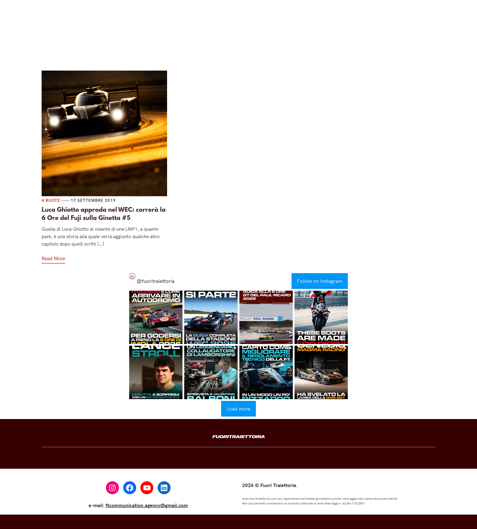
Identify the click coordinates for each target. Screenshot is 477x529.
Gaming (239, 42)
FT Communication (282, 42)
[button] (156, 317)
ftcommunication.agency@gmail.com (147, 505)
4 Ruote (173, 42)
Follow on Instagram (319, 281)
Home (145, 42)
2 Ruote (206, 42)
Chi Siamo (327, 42)
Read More (53, 258)
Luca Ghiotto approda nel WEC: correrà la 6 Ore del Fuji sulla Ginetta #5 (104, 213)
